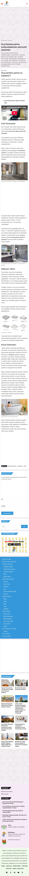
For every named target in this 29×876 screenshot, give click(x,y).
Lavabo (5, 631)
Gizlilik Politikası (17, 866)
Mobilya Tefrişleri (6, 596)
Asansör (5, 581)
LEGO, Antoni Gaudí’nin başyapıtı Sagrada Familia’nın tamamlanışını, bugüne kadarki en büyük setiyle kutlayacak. (20, 708)
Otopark (5, 594)
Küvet (25, 466)
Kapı (4, 589)
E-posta (3, 506)
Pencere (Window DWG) (9, 591)
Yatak (4, 606)
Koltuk (5, 601)
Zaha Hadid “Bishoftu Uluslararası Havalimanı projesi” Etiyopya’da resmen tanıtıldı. (7, 727)
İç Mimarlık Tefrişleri (7, 564)
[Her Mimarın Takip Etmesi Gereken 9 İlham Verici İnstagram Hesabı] (21, 736)
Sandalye (5, 609)
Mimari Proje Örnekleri (7, 791)
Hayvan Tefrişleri (6, 636)
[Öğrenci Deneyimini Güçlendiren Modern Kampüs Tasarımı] (7, 698)
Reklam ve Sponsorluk (18, 868)
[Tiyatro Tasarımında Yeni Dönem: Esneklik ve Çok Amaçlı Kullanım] (7, 682)
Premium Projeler (6, 559)
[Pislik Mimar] (6, 3)
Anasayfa (4, 40)
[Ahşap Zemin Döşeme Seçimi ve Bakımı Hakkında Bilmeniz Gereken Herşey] (7, 736)
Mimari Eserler (5, 794)
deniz (9, 825)
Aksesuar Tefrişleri (8, 566)
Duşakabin (20, 466)
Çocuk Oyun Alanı (8, 621)
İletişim (3, 866)
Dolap (5, 599)
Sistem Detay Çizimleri (8, 579)
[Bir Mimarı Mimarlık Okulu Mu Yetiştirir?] (21, 682)
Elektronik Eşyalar (8, 571)
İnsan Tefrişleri (6, 633)
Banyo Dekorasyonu (12, 466)
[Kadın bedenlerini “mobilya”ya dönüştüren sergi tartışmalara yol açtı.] (21, 719)
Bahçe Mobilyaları (8, 616)
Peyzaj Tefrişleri (6, 611)
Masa (4, 604)
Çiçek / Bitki (6, 614)
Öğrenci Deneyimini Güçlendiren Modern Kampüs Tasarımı (7, 705)
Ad (2, 499)
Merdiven (5, 586)
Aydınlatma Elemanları (9, 569)
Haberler (10, 40)
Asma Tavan (6, 584)
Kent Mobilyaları (7, 618)
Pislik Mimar (11, 832)
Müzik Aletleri (7, 576)
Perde (5, 574)
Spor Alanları (6, 623)
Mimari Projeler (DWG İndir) (9, 561)
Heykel (5, 626)
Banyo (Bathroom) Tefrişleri (9, 628)
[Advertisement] (14, 23)
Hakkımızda (9, 866)
